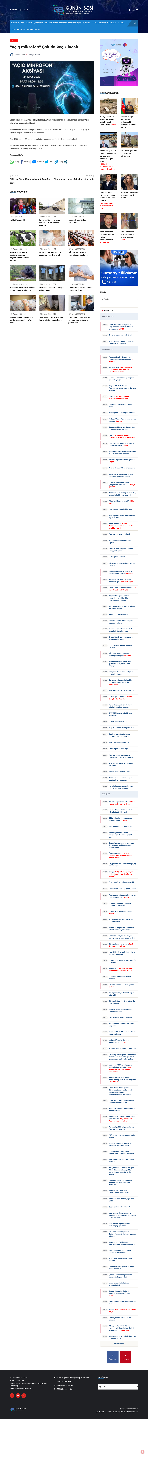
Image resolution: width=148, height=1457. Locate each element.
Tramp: (122, 1311)
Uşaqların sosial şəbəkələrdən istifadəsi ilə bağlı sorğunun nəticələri (120, 1182)
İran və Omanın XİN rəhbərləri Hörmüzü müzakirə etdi (120, 811)
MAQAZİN (30, 29)
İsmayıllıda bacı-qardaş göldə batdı (120, 405)
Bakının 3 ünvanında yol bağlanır (122, 986)
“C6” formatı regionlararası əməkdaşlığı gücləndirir (119, 1225)
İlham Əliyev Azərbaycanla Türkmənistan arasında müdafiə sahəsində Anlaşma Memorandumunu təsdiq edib (121, 1091)
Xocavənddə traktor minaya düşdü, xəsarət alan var (122, 1033)
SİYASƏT (29, 23)
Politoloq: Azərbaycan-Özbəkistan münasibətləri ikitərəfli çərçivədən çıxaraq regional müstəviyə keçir (122, 1057)
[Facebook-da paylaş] (24, 162)
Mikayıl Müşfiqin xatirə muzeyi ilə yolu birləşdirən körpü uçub (108, 121)
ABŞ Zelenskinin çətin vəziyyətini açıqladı (121, 1161)
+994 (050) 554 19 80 (64, 1381)
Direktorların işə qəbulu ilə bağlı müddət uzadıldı (121, 1268)
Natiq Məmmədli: (17, 220)
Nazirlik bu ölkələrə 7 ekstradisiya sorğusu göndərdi (122, 953)
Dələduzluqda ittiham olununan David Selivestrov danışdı (107, 200)
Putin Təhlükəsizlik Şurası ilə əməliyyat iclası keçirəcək (120, 1144)
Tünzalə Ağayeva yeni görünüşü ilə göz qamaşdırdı (122, 1337)
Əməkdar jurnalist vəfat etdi (119, 771)
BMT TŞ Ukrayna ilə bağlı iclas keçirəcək (120, 714)
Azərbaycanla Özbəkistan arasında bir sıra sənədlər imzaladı (122, 453)
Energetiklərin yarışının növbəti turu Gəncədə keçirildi (49, 222)
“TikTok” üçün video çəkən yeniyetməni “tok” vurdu (122, 485)
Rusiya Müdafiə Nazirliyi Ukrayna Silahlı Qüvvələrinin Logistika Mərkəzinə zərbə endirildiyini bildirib (121, 1171)
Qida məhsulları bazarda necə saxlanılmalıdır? (120, 819)
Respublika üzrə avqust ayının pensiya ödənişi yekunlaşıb (79, 320)
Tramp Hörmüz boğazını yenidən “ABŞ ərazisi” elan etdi (121, 342)
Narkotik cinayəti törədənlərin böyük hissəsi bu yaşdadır (120, 706)
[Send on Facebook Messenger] (38, 162)
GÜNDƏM (21, 23)
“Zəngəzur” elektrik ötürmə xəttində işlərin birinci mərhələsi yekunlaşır (121, 1328)
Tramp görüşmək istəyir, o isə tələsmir (120, 1259)
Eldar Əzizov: (121, 369)
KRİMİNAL (121, 23)
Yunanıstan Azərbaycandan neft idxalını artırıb (121, 920)
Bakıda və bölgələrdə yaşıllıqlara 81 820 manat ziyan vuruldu (121, 929)
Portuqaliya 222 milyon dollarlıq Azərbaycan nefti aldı (121, 1128)
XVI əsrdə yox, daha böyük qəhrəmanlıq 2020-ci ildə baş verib (122, 1080)
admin (23, 55)
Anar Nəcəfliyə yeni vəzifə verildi (121, 882)
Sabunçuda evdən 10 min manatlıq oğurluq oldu (122, 517)
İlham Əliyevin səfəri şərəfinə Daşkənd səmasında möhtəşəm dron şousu (121, 327)
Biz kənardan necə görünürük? (120, 335)
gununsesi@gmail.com (65, 1385)
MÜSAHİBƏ (86, 23)
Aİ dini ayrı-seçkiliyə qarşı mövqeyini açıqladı (120, 654)
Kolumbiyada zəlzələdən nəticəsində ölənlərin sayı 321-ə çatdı (121, 835)
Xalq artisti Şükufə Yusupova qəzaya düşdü (121, 581)
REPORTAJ (63, 23)
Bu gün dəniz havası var (118, 721)
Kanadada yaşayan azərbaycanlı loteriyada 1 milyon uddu (121, 787)
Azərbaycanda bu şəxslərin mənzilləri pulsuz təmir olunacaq (121, 756)
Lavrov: (119, 397)
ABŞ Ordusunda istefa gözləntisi (121, 728)
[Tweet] (49, 162)
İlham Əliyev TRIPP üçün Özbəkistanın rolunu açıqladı (120, 1192)
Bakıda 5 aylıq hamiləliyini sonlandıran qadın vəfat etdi (21, 320)
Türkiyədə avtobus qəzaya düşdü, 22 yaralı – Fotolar (122, 607)
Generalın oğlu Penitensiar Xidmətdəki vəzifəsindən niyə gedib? (128, 122)
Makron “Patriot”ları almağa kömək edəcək (122, 420)
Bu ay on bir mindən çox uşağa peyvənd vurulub (120, 1010)
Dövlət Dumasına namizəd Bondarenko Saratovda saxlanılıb (121, 1153)
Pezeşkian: (120, 969)
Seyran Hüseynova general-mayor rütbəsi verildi (122, 1110)
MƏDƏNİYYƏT (103, 23)
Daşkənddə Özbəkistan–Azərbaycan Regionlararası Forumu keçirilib (122, 388)
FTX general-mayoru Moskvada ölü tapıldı (122, 1302)
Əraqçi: (121, 874)
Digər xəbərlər (119, 1343)
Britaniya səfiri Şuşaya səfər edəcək (120, 1319)
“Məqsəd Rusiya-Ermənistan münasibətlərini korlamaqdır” (121, 359)
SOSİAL (94, 23)
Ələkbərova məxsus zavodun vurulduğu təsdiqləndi (120, 1251)
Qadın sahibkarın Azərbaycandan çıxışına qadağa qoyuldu (122, 428)
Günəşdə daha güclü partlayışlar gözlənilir (121, 994)
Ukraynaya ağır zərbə (121, 698)
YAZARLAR (112, 23)
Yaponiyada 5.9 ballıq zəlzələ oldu (122, 413)
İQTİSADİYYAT (38, 23)
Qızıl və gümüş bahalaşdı (118, 749)
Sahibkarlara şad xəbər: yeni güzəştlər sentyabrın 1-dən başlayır (120, 664)
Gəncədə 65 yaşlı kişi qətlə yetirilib (122, 888)
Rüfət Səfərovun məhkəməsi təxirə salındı (122, 1136)
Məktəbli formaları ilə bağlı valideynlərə (119, 1041)
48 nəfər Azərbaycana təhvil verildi (122, 1048)
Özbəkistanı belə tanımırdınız (122, 589)
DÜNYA (55, 23)
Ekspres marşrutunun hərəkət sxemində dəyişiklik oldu (120, 630)
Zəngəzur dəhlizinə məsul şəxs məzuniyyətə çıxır (121, 673)
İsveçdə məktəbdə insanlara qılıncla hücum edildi (120, 904)
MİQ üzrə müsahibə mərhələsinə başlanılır (121, 1025)
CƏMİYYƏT (48, 23)
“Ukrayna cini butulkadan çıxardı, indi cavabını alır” (122, 445)
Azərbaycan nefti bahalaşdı (119, 534)
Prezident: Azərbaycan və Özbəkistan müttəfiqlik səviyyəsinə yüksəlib (122, 1234)
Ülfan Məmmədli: (120, 855)
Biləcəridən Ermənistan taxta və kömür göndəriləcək (121, 638)
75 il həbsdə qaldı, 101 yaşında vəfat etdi (121, 764)
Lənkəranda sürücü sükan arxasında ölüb (119, 1284)
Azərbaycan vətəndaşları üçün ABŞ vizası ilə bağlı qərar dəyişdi (122, 494)
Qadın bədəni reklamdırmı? (119, 1207)
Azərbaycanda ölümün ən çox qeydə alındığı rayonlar (120, 779)
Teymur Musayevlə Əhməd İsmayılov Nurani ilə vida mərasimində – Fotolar (119, 598)
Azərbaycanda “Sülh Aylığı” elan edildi (121, 1200)
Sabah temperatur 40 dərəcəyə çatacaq (121, 646)
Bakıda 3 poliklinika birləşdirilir (121, 912)
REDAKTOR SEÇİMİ (74, 23)
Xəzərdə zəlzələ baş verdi (119, 742)
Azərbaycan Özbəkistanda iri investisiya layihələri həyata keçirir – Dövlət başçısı (122, 1215)
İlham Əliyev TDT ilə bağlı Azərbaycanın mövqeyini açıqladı (122, 1243)
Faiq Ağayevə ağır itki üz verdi (120, 509)
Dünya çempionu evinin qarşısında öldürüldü (122, 564)
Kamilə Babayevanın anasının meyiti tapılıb (129, 195)
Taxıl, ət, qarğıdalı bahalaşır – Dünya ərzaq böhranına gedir (120, 735)
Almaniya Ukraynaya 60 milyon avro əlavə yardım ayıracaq (121, 475)
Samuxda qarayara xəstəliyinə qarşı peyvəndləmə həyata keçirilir (122, 937)
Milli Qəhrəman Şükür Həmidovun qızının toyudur (128, 236)
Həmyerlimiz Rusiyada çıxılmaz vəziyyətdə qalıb (121, 550)
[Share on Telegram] (58, 162)
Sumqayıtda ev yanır (117, 557)
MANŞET (14, 23)
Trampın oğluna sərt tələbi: (121, 803)
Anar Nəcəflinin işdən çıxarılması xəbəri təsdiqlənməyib (107, 237)
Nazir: (122, 436)
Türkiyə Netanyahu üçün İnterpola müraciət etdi (122, 1002)
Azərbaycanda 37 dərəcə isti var (121, 690)
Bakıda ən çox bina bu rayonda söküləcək (129, 153)
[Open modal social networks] (66, 162)
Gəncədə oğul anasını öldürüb (120, 1017)
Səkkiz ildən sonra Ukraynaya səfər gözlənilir (122, 961)
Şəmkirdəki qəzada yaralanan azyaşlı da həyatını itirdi (120, 1276)
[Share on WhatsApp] (14, 162)
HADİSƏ (13, 29)
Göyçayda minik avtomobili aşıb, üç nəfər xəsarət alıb (122, 865)
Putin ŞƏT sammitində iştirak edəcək (120, 978)
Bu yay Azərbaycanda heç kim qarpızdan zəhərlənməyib (120, 682)
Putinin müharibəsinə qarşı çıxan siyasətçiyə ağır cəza (121, 379)
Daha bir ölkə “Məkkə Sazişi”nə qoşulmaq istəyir (121, 622)
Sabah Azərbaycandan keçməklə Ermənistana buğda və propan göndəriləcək (121, 845)
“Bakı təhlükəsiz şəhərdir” (121, 502)
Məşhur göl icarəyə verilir (119, 614)
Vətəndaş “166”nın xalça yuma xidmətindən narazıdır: (120, 1068)
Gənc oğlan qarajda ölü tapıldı (120, 826)
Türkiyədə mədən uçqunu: (121, 945)
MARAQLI (38, 29)
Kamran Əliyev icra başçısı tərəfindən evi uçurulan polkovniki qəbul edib (108, 160)
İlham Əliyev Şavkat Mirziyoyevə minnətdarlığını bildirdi (121, 1101)
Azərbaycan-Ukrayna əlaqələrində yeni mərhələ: (122, 1119)
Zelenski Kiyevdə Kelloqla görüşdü (122, 461)
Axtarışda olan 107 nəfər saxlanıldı (122, 468)
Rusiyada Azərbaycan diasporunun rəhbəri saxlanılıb (122, 896)
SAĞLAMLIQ (21, 29)
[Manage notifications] (142, 1452)
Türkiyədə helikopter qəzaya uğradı (120, 542)
